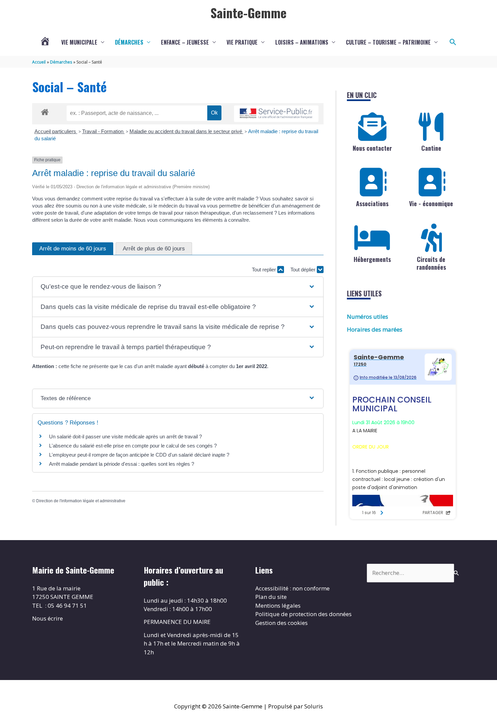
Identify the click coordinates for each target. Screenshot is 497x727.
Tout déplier (303, 269)
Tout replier (264, 269)
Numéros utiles (367, 316)
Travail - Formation (103, 131)
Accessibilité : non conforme (292, 588)
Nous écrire (47, 618)
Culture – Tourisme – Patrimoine (388, 42)
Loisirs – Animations (301, 42)
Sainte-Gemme (248, 12)
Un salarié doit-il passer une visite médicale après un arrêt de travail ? (125, 436)
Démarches (129, 42)
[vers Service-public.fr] (276, 113)
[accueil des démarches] (44, 110)
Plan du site (271, 597)
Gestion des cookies (281, 623)
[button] (453, 42)
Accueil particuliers (55, 131)
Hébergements (372, 259)
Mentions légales (278, 605)
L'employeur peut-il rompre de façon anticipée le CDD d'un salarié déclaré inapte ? (139, 455)
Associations (372, 203)
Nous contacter (372, 148)
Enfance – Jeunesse (185, 42)
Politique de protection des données (303, 614)
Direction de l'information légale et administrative (80, 501)
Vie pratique (242, 42)
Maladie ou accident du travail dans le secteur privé (186, 131)
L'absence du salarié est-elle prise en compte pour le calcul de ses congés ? (133, 446)
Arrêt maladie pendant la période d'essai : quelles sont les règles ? (121, 464)
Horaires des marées (374, 329)
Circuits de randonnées (431, 263)
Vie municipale (79, 42)
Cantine (431, 148)
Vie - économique (431, 203)
